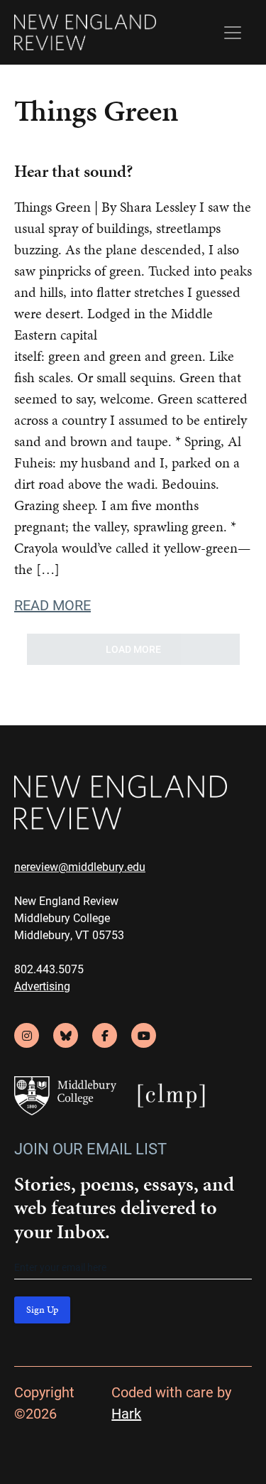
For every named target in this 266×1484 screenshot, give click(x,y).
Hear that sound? (73, 171)
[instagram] (26, 1035)
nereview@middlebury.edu (79, 866)
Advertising (42, 985)
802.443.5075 (49, 968)
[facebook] (104, 1035)
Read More (52, 604)
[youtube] (143, 1035)
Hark (126, 1413)
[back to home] (85, 32)
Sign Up (42, 1309)
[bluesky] (65, 1035)
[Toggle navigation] (233, 32)
